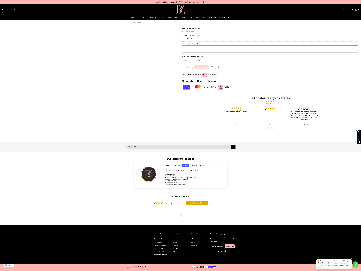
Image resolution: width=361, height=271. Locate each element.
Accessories (200, 17)
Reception (176, 245)
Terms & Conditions (160, 245)
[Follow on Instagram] (5, 9)
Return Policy (158, 248)
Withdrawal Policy (160, 254)
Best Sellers (154, 17)
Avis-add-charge (192, 38)
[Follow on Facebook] (2, 9)
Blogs (193, 242)
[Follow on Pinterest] (8, 9)
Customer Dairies (160, 239)
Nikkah (175, 239)
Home (133, 17)
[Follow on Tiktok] (15, 9)
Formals (175, 248)
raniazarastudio (193, 35)
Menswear (212, 17)
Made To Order (187, 17)
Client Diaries (224, 17)
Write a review (197, 203)
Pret (174, 251)
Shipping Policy (159, 251)
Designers (141, 17)
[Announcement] (180, 2)
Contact (194, 245)
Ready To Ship (166, 17)
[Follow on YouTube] (11, 9)
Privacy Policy (158, 242)
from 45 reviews (269, 103)
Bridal (176, 17)
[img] (270, 101)
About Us (194, 239)
